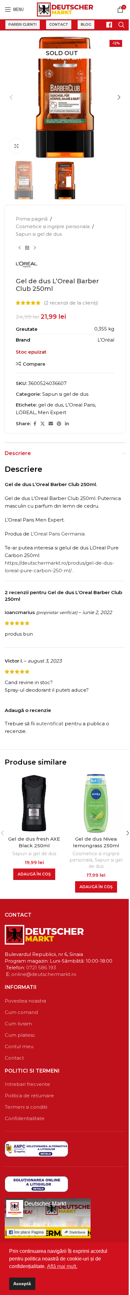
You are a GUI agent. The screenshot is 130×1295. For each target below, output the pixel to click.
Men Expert (52, 412)
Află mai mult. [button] (62, 1266)
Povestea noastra (25, 1001)
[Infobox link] (106, 25)
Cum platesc (20, 1035)
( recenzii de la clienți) (71, 303)
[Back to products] (27, 248)
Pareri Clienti (23, 24)
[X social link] (42, 424)
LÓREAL (26, 412)
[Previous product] (19, 248)
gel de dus (50, 405)
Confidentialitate (24, 1118)
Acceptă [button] (22, 1283)
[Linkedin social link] (67, 424)
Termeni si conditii (26, 1107)
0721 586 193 (41, 968)
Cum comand (21, 1012)
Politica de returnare (29, 1096)
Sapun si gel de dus (39, 234)
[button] (11, 97)
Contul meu (19, 1046)
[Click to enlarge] (16, 146)
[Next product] (34, 248)
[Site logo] (65, 9)
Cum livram (18, 1024)
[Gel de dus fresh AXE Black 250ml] (34, 803)
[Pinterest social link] (59, 424)
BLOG (86, 24)
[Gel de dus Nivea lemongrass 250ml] (96, 803)
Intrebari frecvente (27, 1084)
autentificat (49, 724)
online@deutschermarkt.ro (43, 974)
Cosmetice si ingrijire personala (53, 226)
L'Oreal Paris (80, 405)
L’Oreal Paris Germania (58, 534)
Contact (58, 24)
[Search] (121, 24)
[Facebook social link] (34, 424)
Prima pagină (32, 219)
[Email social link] (51, 424)
